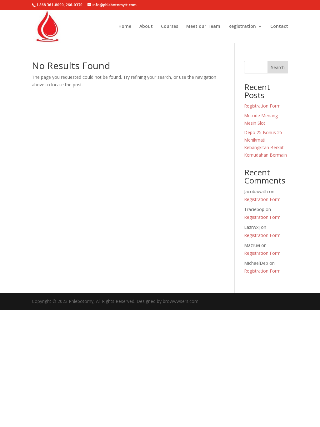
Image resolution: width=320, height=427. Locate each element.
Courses (169, 26)
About (146, 26)
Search (278, 67)
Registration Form (262, 106)
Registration (242, 26)
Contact (279, 26)
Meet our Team (203, 26)
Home (124, 26)
